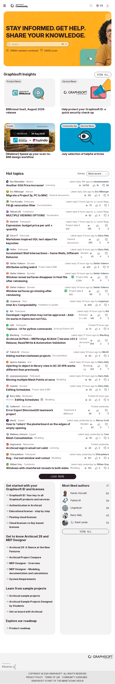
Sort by (81, 173)
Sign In (109, 5)
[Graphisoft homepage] (100, 657)
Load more (57, 476)
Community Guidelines (74, 677)
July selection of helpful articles (83, 153)
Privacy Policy (34, 677)
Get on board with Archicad (25, 611)
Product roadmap (19, 628)
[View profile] (7, 181)
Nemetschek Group (73, 681)
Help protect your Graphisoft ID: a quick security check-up (84, 111)
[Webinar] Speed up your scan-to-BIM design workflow (28, 155)
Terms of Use (52, 677)
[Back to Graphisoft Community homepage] (20, 5)
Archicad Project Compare (25, 557)
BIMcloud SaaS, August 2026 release (25, 111)
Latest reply (75, 181)
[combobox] (37, 44)
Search (91, 5)
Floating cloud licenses (23, 517)
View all (103, 74)
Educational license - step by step (29, 511)
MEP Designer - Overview (24, 563)
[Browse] (6, 5)
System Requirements (22, 579)
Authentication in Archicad (25, 505)
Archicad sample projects (24, 595)
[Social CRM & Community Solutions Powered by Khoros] (9, 666)
